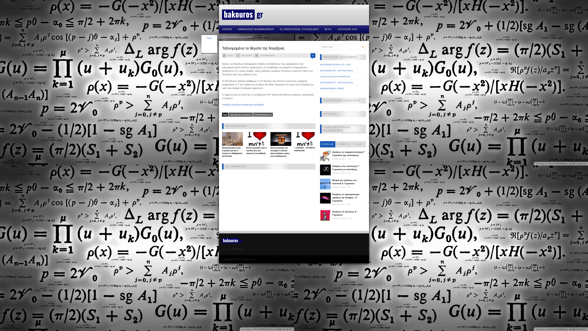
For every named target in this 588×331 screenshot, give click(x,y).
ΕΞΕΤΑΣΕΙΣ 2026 (347, 29)
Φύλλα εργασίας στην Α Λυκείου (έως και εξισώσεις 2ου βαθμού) (256, 150)
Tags (358, 144)
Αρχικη (227, 29)
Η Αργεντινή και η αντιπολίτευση (335, 76)
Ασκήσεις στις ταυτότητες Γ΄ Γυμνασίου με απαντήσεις (346, 168)
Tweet (209, 38)
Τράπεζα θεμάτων (263, 114)
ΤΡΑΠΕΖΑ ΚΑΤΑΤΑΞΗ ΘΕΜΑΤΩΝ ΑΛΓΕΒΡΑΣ (243, 104)
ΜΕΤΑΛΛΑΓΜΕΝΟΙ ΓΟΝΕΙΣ (332, 88)
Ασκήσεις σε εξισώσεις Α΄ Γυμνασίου (344, 213)
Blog (328, 29)
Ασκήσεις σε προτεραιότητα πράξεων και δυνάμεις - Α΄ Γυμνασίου (345, 197)
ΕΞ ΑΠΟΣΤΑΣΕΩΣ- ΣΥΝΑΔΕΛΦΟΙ (299, 29)
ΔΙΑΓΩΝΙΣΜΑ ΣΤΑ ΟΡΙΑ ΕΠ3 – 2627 (335, 64)
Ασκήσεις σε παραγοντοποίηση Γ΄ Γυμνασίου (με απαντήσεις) (348, 153)
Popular (328, 144)
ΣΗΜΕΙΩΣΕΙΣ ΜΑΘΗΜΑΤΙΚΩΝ (256, 29)
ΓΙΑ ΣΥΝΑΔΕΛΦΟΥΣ (267, 55)
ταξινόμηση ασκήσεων (240, 114)
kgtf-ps (230, 55)
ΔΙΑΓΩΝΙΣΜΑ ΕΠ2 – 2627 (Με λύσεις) (336, 70)
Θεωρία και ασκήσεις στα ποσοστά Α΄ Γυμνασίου (344, 182)
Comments (343, 144)
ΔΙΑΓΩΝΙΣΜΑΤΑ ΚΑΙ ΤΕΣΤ (237, 37)
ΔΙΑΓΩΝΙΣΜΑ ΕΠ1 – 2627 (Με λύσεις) (336, 82)
